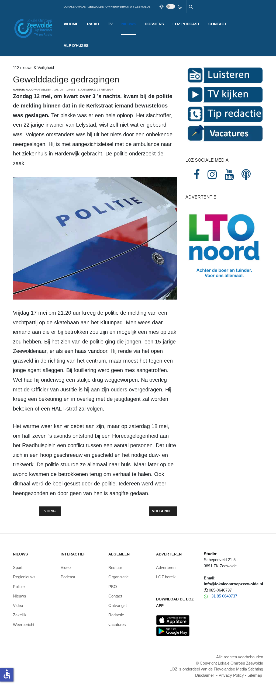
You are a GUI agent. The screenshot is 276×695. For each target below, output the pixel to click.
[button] (93, 24)
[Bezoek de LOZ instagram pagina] (212, 174)
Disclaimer (204, 675)
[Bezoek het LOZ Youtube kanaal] (229, 174)
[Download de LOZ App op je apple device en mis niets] (173, 619)
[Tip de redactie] (224, 113)
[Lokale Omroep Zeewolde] (34, 28)
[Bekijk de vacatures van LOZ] (224, 133)
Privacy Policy (231, 675)
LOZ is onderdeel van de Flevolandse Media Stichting (216, 669)
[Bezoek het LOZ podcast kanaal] (246, 174)
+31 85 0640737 (223, 596)
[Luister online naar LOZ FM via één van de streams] (224, 74)
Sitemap (254, 675)
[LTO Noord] (224, 244)
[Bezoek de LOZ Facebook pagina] (197, 174)
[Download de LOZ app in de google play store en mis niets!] (173, 631)
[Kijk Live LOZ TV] (224, 94)
